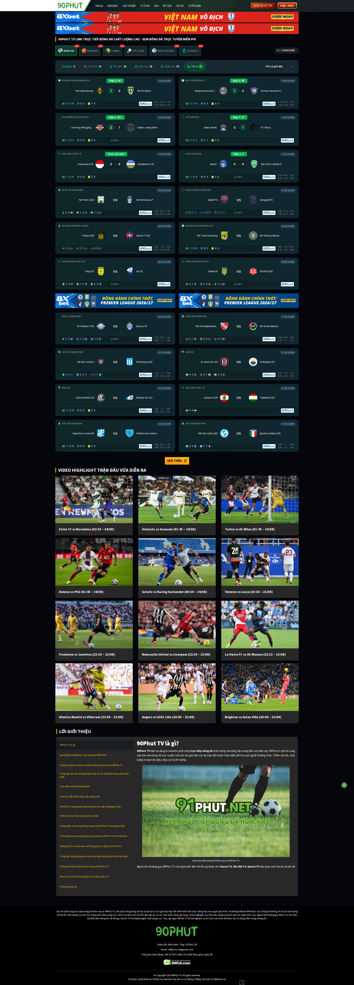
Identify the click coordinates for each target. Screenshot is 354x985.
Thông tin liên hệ (68, 886)
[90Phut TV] (70, 5)
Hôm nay (145, 66)
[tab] (66, 50)
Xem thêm (174, 461)
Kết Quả (167, 6)
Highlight (112, 6)
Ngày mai (172, 66)
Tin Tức (180, 6)
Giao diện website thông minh (75, 786)
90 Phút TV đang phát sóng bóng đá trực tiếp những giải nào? (91, 806)
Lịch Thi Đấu (129, 6)
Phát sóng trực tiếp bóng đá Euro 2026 (79, 815)
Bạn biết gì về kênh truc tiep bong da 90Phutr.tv (83, 755)
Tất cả (197, 66)
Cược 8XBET (287, 5)
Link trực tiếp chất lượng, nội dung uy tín (80, 796)
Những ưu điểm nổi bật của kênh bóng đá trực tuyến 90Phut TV (91, 765)
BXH (156, 6)
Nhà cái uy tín (263, 5)
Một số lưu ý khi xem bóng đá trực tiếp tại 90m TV (84, 876)
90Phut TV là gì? (68, 745)
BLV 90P (120, 66)
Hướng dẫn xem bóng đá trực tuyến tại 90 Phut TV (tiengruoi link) (92, 826)
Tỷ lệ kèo (145, 6)
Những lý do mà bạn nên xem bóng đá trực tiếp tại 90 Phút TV (91, 846)
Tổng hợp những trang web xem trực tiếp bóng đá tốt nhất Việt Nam (94, 856)
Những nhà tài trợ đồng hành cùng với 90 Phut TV (84, 866)
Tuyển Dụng (194, 6)
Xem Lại (99, 6)
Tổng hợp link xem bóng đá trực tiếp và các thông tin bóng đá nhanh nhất (94, 775)
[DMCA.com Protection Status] (177, 961)
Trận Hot (94, 66)
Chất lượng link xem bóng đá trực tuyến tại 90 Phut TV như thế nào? (94, 836)
